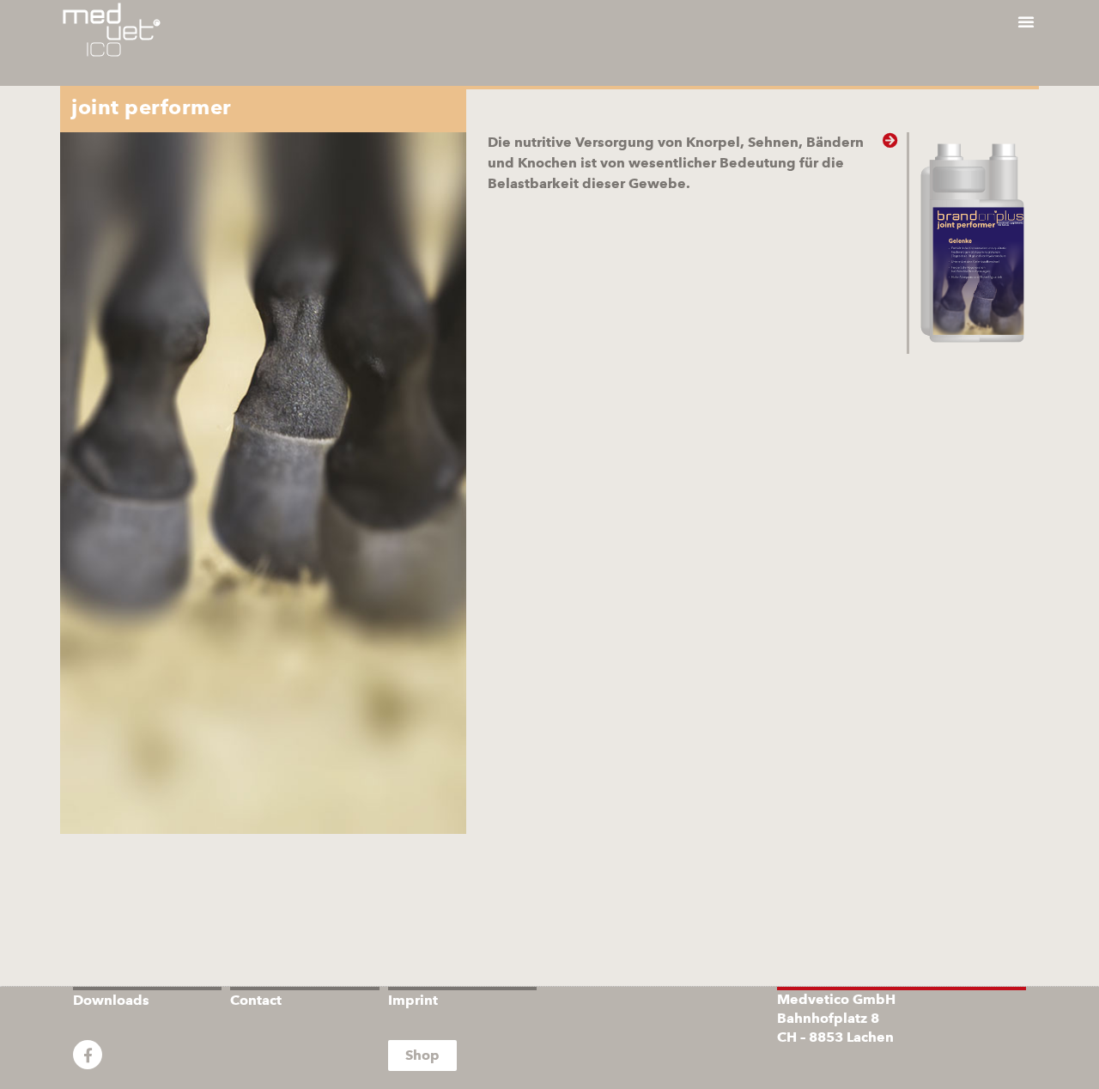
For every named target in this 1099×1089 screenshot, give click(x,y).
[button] (1026, 21)
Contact (256, 1000)
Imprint (413, 1000)
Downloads (111, 1000)
